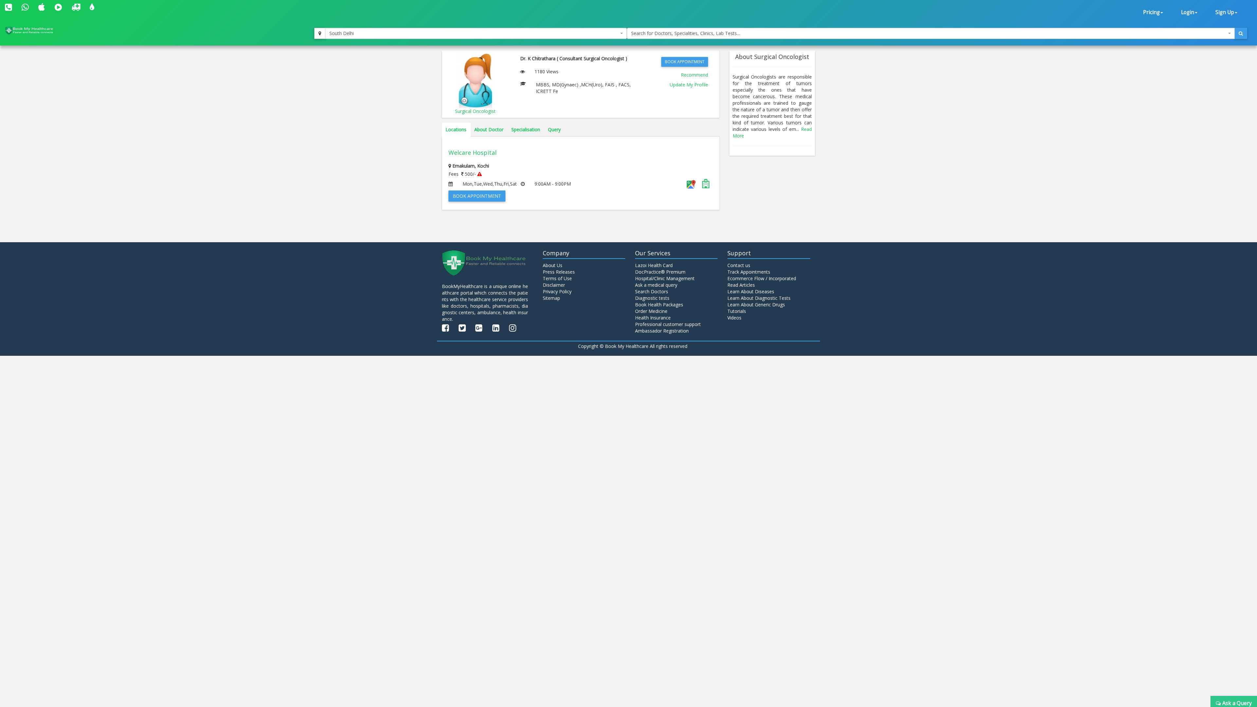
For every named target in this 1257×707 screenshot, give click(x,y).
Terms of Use (557, 278)
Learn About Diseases (750, 291)
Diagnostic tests (652, 298)
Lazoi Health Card (654, 265)
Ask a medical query (656, 285)
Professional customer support (668, 324)
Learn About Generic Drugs (756, 304)
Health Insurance (653, 318)
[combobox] (476, 33)
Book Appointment (684, 61)
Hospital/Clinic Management (665, 278)
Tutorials (736, 311)
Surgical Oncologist (475, 111)
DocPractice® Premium (660, 272)
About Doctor (488, 129)
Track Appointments (748, 272)
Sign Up (1224, 12)
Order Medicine (651, 311)
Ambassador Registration (662, 331)
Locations (456, 129)
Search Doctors (651, 291)
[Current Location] (319, 33)
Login (1187, 12)
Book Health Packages (659, 304)
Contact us (738, 265)
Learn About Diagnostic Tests (759, 298)
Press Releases (559, 272)
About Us (552, 265)
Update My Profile (689, 85)
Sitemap (551, 298)
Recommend (694, 75)
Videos (734, 318)
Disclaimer (554, 285)
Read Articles (741, 285)
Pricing (1151, 12)
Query (554, 129)
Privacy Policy (557, 291)
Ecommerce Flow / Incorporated (761, 278)
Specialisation (525, 129)
